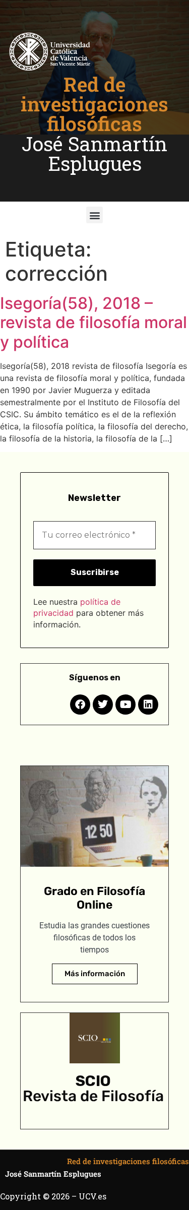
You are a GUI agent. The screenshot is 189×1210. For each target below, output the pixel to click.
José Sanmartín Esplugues (94, 153)
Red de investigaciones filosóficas (94, 104)
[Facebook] (80, 704)
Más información (95, 973)
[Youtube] (125, 704)
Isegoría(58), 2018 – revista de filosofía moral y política (93, 322)
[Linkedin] (148, 704)
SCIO (93, 1081)
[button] (94, 215)
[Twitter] (103, 704)
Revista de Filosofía (93, 1096)
